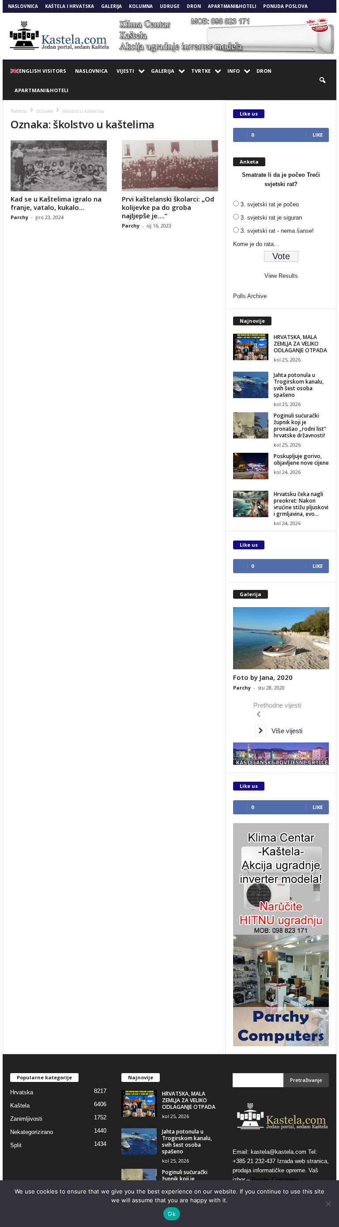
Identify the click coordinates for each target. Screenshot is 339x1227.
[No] (328, 1203)
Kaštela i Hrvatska (69, 6)
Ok (172, 1213)
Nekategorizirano (31, 1132)
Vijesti (125, 70)
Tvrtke (201, 70)
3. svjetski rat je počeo (270, 204)
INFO (233, 70)
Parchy (19, 217)
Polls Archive (250, 296)
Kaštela (20, 1105)
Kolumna (141, 6)
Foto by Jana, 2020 (263, 677)
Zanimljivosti (26, 1118)
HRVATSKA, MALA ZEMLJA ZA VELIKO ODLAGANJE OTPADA (300, 343)
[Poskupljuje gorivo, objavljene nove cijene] (250, 466)
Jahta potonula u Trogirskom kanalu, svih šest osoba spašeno (299, 385)
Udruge (170, 6)
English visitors (42, 70)
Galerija (111, 6)
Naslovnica (23, 6)
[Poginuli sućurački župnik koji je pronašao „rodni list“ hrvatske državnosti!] (250, 425)
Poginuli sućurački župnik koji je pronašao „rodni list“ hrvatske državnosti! (300, 425)
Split (16, 1145)
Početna (19, 111)
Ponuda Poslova (285, 6)
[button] (323, 80)
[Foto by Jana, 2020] (281, 638)
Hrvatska (21, 1092)
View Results (281, 275)
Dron (194, 6)
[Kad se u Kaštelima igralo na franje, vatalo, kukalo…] (59, 165)
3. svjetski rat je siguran (271, 217)
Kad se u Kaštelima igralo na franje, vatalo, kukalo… (56, 203)
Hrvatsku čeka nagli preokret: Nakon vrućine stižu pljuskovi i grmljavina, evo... (301, 504)
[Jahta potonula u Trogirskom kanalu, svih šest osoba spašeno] (250, 385)
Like (318, 134)
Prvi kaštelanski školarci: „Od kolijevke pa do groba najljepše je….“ (168, 207)
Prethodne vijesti (279, 705)
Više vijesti (284, 731)
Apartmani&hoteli (232, 6)
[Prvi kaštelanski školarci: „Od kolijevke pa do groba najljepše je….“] (170, 165)
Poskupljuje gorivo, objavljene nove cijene (301, 459)
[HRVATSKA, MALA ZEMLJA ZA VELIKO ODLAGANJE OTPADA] (250, 347)
